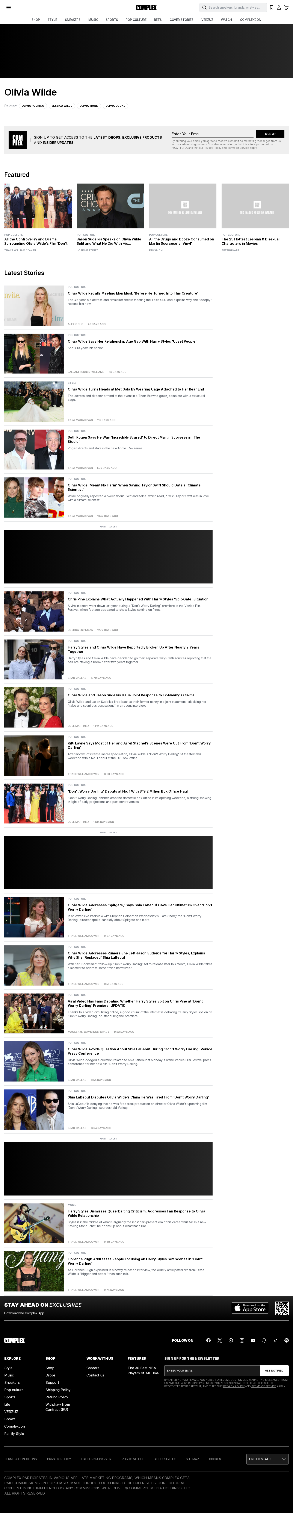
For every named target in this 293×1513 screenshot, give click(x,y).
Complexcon (14, 1426)
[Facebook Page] (208, 1340)
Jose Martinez (87, 250)
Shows (9, 1419)
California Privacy (96, 1459)
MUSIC (93, 19)
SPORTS (112, 19)
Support (52, 1382)
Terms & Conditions (20, 1459)
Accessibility (165, 1459)
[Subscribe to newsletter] (274, 1370)
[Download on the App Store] (250, 1308)
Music (9, 1375)
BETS (158, 19)
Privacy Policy (212, 147)
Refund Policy (56, 1397)
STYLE (52, 19)
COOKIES (215, 1459)
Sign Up (270, 133)
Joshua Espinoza (80, 630)
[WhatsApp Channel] (231, 1340)
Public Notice (133, 1459)
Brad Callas (77, 677)
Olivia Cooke (115, 105)
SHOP (36, 19)
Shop (49, 1368)
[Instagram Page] (242, 1340)
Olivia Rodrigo (33, 105)
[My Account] (278, 7)
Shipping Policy (58, 1390)
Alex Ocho (75, 324)
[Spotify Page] (286, 1340)
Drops (50, 1375)
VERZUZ (207, 19)
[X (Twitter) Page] (219, 1340)
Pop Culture (13, 234)
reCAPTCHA (179, 147)
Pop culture (14, 1390)
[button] (267, 1459)
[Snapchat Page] (264, 1340)
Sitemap (192, 1459)
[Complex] (146, 7)
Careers (92, 1368)
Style (8, 1368)
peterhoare (230, 250)
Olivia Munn (89, 105)
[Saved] (271, 7)
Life (7, 1404)
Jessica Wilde (61, 105)
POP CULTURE (136, 19)
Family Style (14, 1433)
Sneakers (12, 1382)
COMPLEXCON (250, 19)
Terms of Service (238, 147)
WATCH (226, 19)
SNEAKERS (72, 19)
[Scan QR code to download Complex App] (282, 1308)
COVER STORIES (181, 19)
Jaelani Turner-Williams (86, 372)
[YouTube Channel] (253, 1340)
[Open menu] (8, 7)
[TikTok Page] (275, 1340)
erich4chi (156, 250)
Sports (9, 1397)
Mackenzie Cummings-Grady (88, 1031)
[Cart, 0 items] (286, 7)
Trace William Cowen (20, 250)
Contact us (95, 1375)
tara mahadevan (80, 420)
